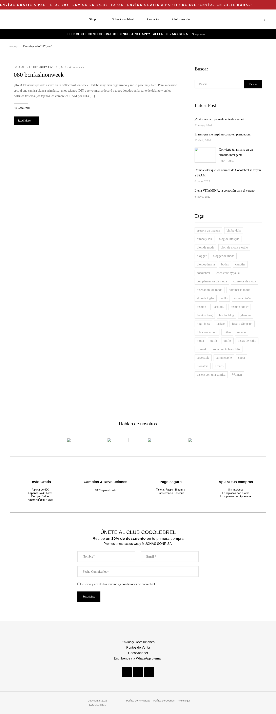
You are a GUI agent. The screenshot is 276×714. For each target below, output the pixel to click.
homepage (13, 46)
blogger (201, 256)
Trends (219, 366)
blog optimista (206, 264)
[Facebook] (127, 672)
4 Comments (76, 67)
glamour (245, 315)
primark (202, 349)
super (241, 357)
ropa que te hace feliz (226, 349)
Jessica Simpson (242, 323)
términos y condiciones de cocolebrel (131, 584)
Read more (24, 120)
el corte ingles (205, 298)
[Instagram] (138, 672)
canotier (240, 264)
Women (237, 374)
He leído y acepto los (117, 584)
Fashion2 (218, 306)
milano (241, 332)
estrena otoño (242, 298)
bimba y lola (205, 239)
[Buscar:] (218, 84)
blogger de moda (223, 256)
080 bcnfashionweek (39, 74)
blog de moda (205, 247)
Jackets (220, 323)
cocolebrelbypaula (228, 273)
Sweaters (202, 366)
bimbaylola (233, 230)
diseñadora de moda (209, 289)
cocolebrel (24, 107)
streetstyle (203, 357)
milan (227, 332)
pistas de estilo (247, 340)
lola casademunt (207, 332)
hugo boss (203, 323)
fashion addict (240, 306)
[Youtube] (149, 672)
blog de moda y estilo (234, 247)
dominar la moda (239, 289)
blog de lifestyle (229, 239)
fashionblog (226, 315)
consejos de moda (244, 281)
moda (200, 340)
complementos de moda (212, 281)
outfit (213, 340)
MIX (63, 67)
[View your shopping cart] (261, 19)
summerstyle (224, 357)
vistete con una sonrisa (211, 374)
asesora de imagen (208, 230)
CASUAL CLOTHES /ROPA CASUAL (36, 67)
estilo (224, 298)
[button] (200, 34)
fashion (201, 306)
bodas (225, 264)
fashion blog (205, 315)
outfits (227, 340)
